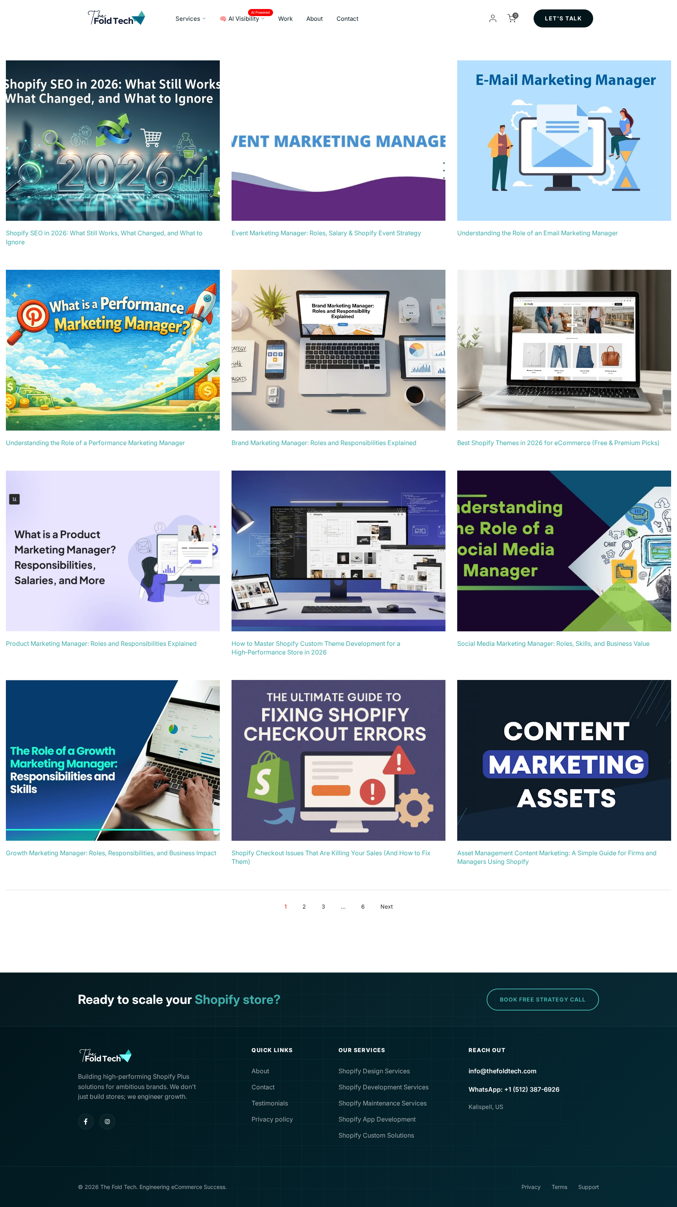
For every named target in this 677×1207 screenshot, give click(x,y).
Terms (559, 1186)
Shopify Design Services (374, 1071)
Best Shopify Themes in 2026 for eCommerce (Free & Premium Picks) (558, 443)
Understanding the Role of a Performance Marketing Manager (95, 443)
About (314, 18)
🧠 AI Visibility (244, 18)
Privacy (531, 1186)
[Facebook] (86, 1121)
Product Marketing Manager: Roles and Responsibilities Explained (101, 643)
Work (285, 18)
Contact (347, 18)
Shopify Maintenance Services (382, 1103)
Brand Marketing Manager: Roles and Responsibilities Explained (324, 443)
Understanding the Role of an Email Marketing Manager (537, 233)
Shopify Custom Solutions (376, 1135)
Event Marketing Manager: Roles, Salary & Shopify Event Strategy (326, 233)
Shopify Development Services (383, 1087)
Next (386, 906)
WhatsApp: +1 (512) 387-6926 (514, 1089)
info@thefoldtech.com (502, 1071)
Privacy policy (272, 1119)
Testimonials (270, 1103)
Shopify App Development (377, 1119)
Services (188, 18)
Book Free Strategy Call (543, 999)
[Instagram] (107, 1121)
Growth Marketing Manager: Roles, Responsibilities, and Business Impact (111, 853)
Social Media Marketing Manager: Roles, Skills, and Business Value (553, 643)
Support (588, 1186)
